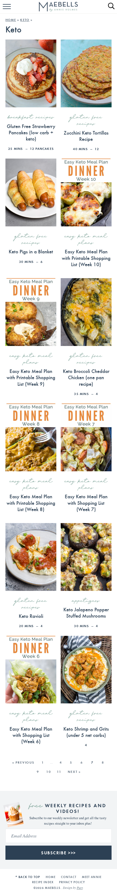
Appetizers (86, 601)
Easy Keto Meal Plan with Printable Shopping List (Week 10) (86, 257)
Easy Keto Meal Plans (85, 239)
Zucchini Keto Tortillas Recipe (86, 135)
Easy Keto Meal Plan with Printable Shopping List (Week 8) (31, 502)
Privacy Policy (72, 882)
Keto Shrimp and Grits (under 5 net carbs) (86, 731)
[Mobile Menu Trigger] (7, 9)
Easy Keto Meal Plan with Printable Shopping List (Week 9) (31, 377)
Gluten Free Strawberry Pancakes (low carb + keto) (31, 132)
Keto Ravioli (31, 615)
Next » (74, 772)
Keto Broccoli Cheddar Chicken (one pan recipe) (86, 377)
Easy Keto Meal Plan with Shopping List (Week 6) (31, 735)
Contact (68, 877)
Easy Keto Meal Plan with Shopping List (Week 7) (86, 502)
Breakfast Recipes (31, 117)
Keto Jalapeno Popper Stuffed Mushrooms (86, 612)
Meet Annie (91, 877)
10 (48, 772)
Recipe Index (43, 882)
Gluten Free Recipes (86, 120)
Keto (24, 20)
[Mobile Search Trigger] (109, 9)
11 (59, 772)
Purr (80, 887)
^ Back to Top (28, 877)
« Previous (23, 762)
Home (10, 20)
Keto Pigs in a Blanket (31, 251)
